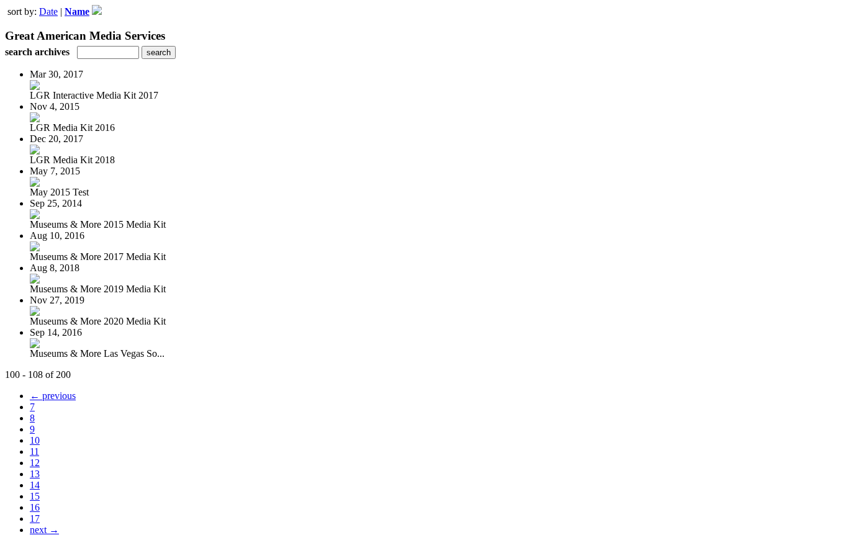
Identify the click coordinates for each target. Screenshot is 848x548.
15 (35, 496)
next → (44, 529)
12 (35, 462)
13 (35, 474)
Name (77, 11)
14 (35, 485)
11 (34, 451)
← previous (53, 395)
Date (48, 11)
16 (35, 507)
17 (35, 518)
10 (35, 440)
